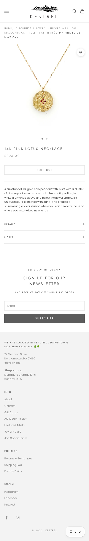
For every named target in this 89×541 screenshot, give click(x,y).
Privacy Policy (13, 471)
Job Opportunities (15, 438)
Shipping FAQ (13, 465)
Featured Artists (14, 425)
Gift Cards (11, 412)
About (8, 399)
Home (8, 28)
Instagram (11, 492)
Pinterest (9, 504)
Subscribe (44, 318)
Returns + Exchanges (18, 458)
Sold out (44, 170)
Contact (9, 406)
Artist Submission (15, 418)
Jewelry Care (12, 431)
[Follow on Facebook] (6, 517)
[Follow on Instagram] (18, 517)
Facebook (10, 498)
